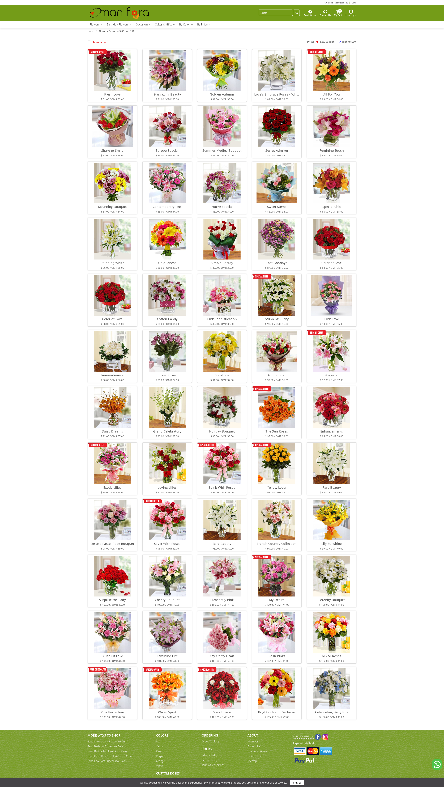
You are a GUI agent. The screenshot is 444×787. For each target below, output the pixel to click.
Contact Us (253, 746)
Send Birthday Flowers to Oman (106, 746)
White (159, 765)
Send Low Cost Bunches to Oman (107, 761)
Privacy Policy (209, 755)
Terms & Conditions (213, 765)
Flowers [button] (95, 24)
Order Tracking (210, 741)
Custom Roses (168, 773)
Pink (158, 751)
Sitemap (252, 761)
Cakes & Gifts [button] (164, 24)
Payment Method (303, 743)
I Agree (297, 782)
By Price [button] (202, 24)
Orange (160, 761)
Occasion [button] (142, 24)
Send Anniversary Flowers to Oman (108, 741)
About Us (252, 741)
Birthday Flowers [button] (118, 24)
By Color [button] (185, 24)
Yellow (159, 746)
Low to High (327, 41)
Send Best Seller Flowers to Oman (107, 751)
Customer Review (257, 751)
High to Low (349, 41)
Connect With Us (303, 736)
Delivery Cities (255, 756)
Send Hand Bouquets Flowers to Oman (110, 756)
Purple (160, 756)
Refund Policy (209, 760)
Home (91, 31)
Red (158, 741)
